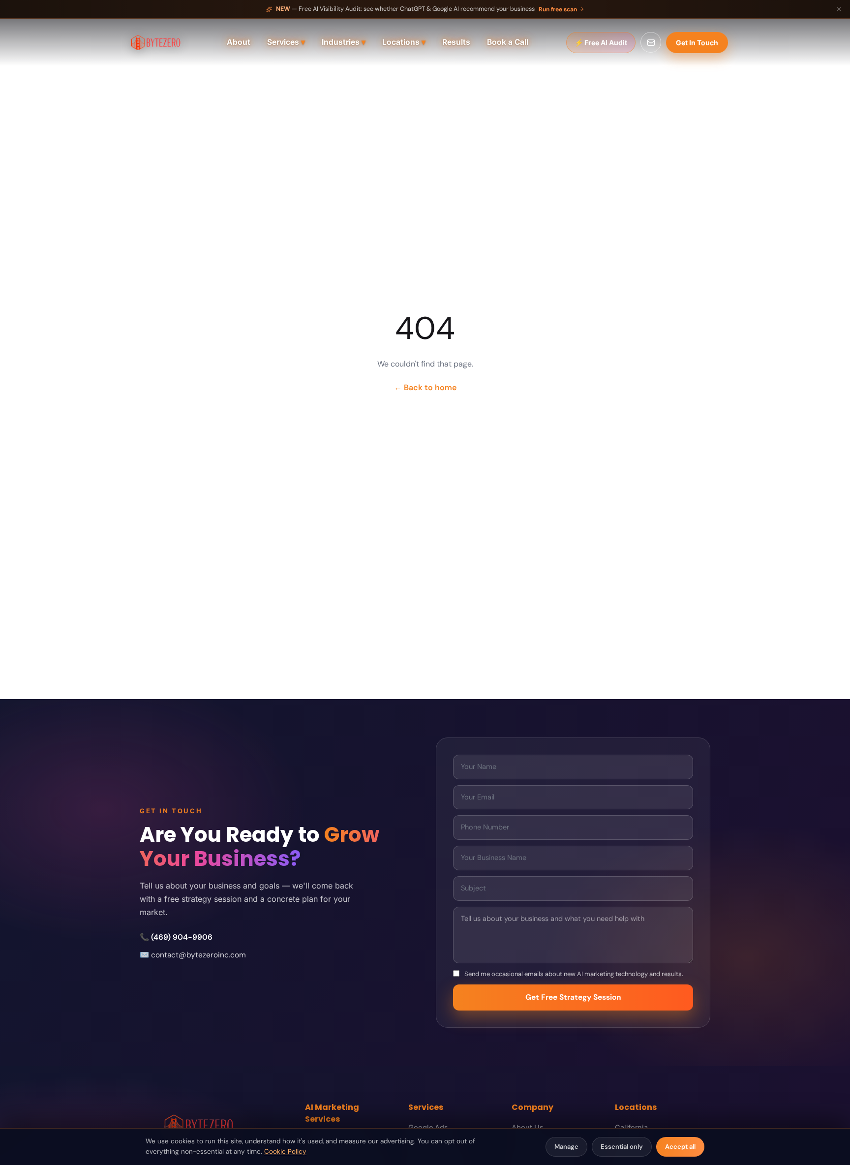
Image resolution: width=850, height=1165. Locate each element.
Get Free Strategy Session (573, 997)
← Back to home (425, 387)
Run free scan (558, 9)
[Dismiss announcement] (839, 9)
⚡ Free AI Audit (601, 42)
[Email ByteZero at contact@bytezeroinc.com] (650, 42)
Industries (343, 42)
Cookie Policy (285, 1151)
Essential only (622, 1146)
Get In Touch (697, 42)
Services (286, 42)
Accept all (680, 1146)
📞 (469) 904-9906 (176, 937)
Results (456, 42)
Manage (566, 1146)
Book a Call (507, 42)
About (238, 42)
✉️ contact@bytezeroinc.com (193, 955)
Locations (403, 42)
